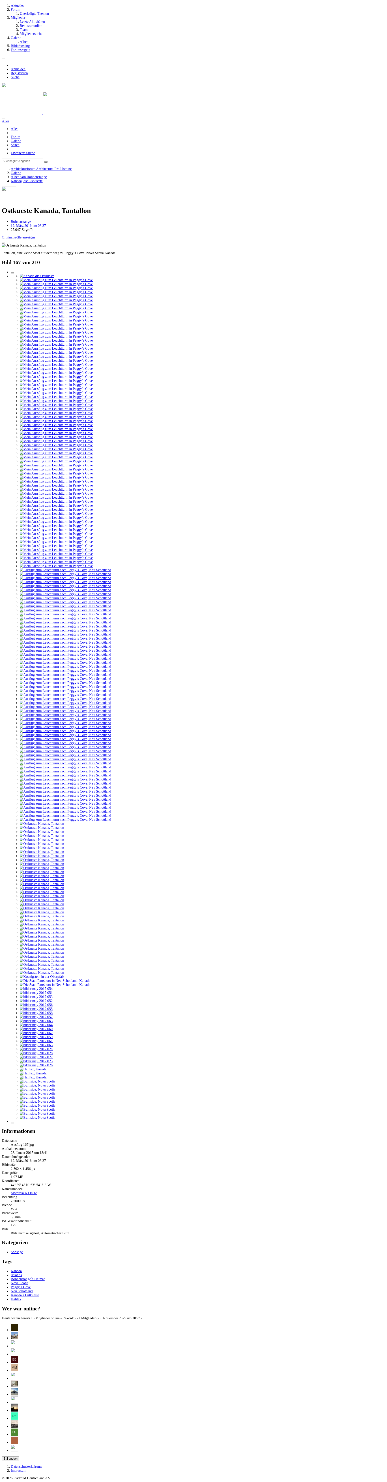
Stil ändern (10, 1458)
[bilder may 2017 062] (36, 1033)
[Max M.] (14, 1370)
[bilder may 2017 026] (36, 1065)
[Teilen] (3, 242)
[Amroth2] (14, 1338)
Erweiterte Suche (23, 153)
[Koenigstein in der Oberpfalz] (42, 976)
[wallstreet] (14, 1402)
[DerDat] (14, 1426)
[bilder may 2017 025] (36, 1061)
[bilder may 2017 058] (36, 1013)
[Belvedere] (14, 1362)
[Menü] (3, 58)
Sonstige (17, 1252)
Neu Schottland (22, 1291)
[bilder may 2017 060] (36, 1029)
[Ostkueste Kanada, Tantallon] (42, 823)
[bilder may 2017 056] (36, 1005)
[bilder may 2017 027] (36, 1057)
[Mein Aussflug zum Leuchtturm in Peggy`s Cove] (56, 280)
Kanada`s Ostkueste (25, 1295)
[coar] (14, 1394)
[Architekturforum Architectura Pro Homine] (61, 113)
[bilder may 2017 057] (36, 1017)
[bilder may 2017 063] (36, 1021)
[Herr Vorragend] (14, 1450)
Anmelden (18, 69)
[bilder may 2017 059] (36, 1037)
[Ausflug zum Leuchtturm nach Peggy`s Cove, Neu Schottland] (65, 570)
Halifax (16, 1299)
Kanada (16, 1271)
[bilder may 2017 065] (36, 1045)
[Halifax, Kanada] (33, 1069)
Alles (14, 129)
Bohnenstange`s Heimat (28, 1279)
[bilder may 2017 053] (36, 997)
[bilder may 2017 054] (36, 989)
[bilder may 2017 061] (36, 1041)
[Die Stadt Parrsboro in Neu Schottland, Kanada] (55, 980)
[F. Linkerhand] (14, 1442)
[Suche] (3, 118)
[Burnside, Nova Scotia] (37, 1081)
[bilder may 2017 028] (36, 1053)
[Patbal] (14, 1378)
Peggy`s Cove (21, 1287)
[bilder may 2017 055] (36, 1009)
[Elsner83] (14, 1330)
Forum (15, 137)
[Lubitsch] (14, 1434)
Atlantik (16, 1275)
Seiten (15, 145)
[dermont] (14, 1418)
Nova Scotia (19, 1283)
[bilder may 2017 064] (36, 1025)
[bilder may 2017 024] (36, 1049)
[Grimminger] (14, 1410)
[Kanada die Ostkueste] (37, 276)
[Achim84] (14, 1354)
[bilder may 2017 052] (36, 1001)
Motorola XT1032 (24, 1193)
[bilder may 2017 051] (36, 993)
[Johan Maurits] (14, 1346)
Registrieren (19, 73)
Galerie (16, 141)
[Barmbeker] (14, 1386)
